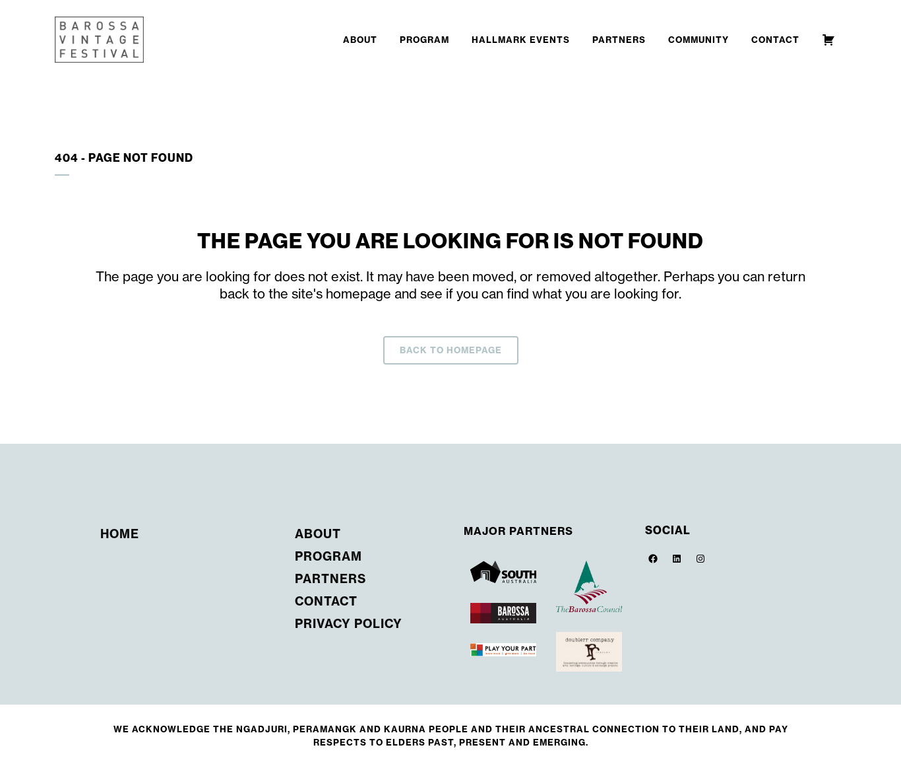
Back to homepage (451, 350)
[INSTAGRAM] (700, 559)
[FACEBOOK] (653, 559)
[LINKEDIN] (677, 559)
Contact (326, 601)
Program (328, 556)
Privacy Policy (348, 623)
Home (119, 533)
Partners (330, 578)
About (318, 533)
